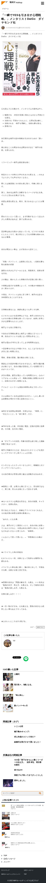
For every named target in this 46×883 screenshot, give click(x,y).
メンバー (7, 862)
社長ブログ (40, 627)
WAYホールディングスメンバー (10, 874)
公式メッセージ (9, 859)
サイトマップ (5, 870)
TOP (5, 855)
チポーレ (5, 8)
